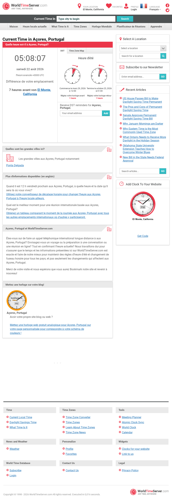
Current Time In (44, 19)
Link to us (128, 454)
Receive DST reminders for (80, 106)
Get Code (142, 236)
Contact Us (72, 470)
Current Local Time (21, 417)
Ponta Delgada (15, 165)
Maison (14, 26)
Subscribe (15, 470)
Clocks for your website (135, 449)
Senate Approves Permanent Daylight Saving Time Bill (139, 117)
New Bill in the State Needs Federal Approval (143, 159)
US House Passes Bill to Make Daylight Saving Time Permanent (142, 100)
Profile (69, 449)
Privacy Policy (130, 470)
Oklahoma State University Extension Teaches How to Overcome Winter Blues (138, 149)
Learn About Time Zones (80, 427)
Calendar (127, 432)
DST (62, 50)
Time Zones (80, 26)
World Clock (129, 427)
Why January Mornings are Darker (143, 123)
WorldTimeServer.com (25, 6)
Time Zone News (76, 432)
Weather (14, 449)
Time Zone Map (76, 50)
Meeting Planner (131, 417)
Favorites (117, 7)
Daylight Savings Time (23, 422)
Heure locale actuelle (35, 26)
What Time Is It (60, 26)
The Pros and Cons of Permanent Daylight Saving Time (142, 108)
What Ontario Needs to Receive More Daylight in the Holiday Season (144, 139)
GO (162, 76)
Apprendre (156, 26)
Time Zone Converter (78, 417)
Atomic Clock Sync (133, 422)
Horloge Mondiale (102, 26)
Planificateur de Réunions (131, 26)
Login (134, 9)
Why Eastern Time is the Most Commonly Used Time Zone (140, 130)
